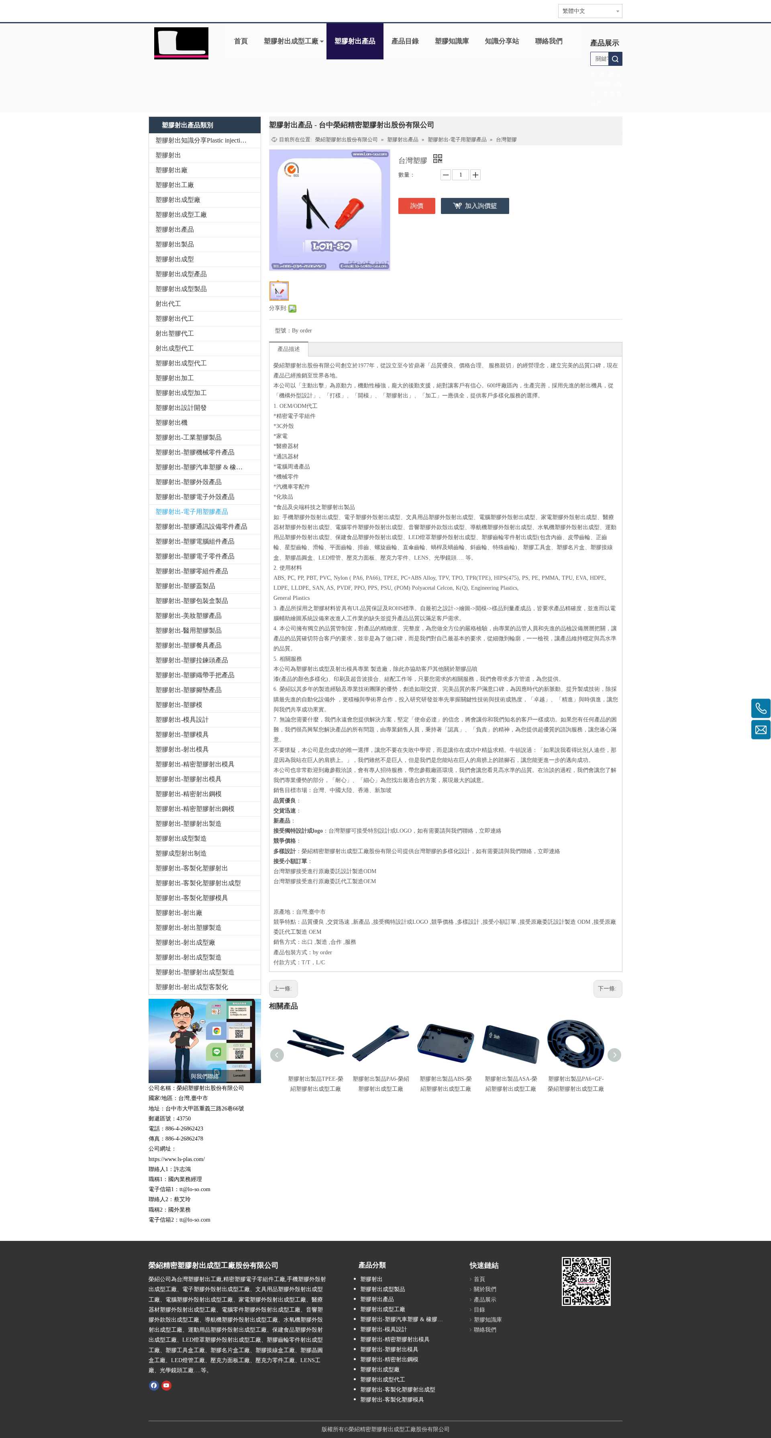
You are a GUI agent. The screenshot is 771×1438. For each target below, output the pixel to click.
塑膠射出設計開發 (181, 407)
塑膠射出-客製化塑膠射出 (191, 868)
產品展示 (485, 1300)
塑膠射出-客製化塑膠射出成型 (198, 883)
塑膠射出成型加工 (181, 392)
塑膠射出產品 (355, 41)
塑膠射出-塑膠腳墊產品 (188, 689)
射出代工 (168, 303)
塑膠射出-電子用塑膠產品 (191, 511)
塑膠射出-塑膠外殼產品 (188, 482)
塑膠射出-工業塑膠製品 (188, 437)
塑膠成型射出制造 (181, 853)
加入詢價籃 (481, 205)
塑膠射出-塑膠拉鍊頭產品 (191, 660)
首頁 (241, 41)
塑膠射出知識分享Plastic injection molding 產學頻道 (208, 140)
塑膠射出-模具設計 (182, 719)
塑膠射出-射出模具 (182, 749)
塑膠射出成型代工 (181, 363)
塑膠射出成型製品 (181, 288)
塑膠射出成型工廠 (291, 41)
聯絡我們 (549, 41)
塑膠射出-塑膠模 (178, 704)
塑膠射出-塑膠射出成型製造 (195, 972)
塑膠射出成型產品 (181, 274)
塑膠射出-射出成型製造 (188, 957)
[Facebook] (154, 1385)
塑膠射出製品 (174, 244)
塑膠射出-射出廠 (178, 912)
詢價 (416, 205)
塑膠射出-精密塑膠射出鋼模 (195, 808)
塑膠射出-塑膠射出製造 (188, 823)
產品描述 (288, 349)
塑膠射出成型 (174, 259)
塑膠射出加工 (174, 378)
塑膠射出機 (171, 422)
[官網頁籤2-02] (181, 43)
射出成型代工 (174, 348)
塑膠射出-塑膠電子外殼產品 (195, 496)
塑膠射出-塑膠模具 (182, 734)
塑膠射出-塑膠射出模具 (188, 779)
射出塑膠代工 (174, 333)
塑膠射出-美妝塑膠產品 (188, 615)
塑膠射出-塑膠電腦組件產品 (195, 541)
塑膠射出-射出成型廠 (185, 942)
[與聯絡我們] (205, 1041)
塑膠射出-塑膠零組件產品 (191, 571)
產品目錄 (405, 41)
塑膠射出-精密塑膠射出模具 (195, 764)
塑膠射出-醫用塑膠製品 (188, 630)
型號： (283, 331)
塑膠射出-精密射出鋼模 (188, 793)
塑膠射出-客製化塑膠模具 (191, 897)
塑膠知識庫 (452, 41)
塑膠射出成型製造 (181, 838)
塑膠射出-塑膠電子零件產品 (195, 556)
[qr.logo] (586, 1281)
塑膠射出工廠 (174, 184)
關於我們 (485, 1289)
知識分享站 (502, 41)
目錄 (479, 1310)
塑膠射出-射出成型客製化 (191, 987)
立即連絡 (490, 831)
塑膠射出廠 (171, 170)
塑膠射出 (168, 155)
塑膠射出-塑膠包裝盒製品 (191, 600)
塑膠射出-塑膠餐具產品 (188, 645)
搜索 (615, 58)
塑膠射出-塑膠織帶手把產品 (195, 675)
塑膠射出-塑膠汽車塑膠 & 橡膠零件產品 (208, 467)
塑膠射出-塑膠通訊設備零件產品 (201, 526)
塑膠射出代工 (174, 318)
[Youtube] (166, 1385)
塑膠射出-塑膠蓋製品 (185, 586)
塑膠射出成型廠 (177, 199)
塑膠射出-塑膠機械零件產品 (195, 452)
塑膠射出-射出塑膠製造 (188, 927)
